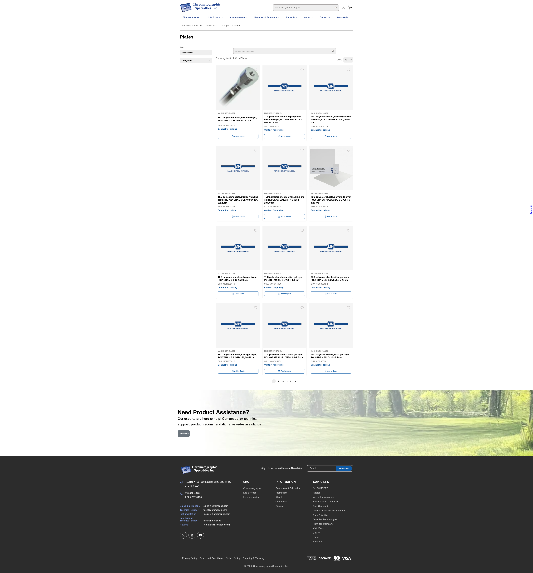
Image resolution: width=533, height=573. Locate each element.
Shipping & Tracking (253, 558)
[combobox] (306, 7)
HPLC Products (207, 25)
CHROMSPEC (320, 488)
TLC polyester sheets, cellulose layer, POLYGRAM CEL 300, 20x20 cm (237, 119)
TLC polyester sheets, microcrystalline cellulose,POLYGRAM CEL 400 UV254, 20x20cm (238, 199)
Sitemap (280, 506)
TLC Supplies (224, 25)
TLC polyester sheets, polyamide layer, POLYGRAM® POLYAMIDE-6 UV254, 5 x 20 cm (331, 199)
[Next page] (295, 381)
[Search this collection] (333, 51)
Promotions (282, 492)
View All (317, 541)
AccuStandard (320, 506)
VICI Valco (318, 528)
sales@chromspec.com (215, 506)
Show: (340, 60)
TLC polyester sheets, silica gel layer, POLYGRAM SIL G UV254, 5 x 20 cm (330, 278)
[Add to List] (255, 70)
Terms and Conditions (211, 558)
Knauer (317, 537)
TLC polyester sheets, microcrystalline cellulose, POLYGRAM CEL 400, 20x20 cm (331, 119)
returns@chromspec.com (216, 525)
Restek (316, 492)
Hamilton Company (323, 524)
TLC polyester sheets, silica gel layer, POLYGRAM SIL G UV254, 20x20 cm (237, 356)
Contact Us (184, 434)
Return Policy (233, 558)
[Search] (336, 7)
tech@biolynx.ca (212, 521)
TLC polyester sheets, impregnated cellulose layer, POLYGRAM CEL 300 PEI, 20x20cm (283, 119)
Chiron (316, 532)
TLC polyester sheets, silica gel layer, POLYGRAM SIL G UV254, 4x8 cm (283, 278)
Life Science (250, 492)
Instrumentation (251, 497)
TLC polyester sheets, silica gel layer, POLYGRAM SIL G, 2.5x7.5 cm (330, 356)
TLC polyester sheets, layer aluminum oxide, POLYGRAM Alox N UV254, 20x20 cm (284, 199)
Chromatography (188, 25)
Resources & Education (288, 488)
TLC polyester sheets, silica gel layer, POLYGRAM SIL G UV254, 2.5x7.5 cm (283, 356)
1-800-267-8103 (193, 497)
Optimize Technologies (325, 519)
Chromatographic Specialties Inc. (271, 566)
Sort (182, 47)
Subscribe (344, 468)
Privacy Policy (189, 558)
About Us (280, 497)
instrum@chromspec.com (216, 514)
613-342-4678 (192, 493)
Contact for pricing (227, 129)
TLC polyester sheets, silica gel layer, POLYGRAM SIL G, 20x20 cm (237, 278)
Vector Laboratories (323, 497)
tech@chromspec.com (215, 510)
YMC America (320, 515)
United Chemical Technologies (329, 510)
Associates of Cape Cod (326, 501)
